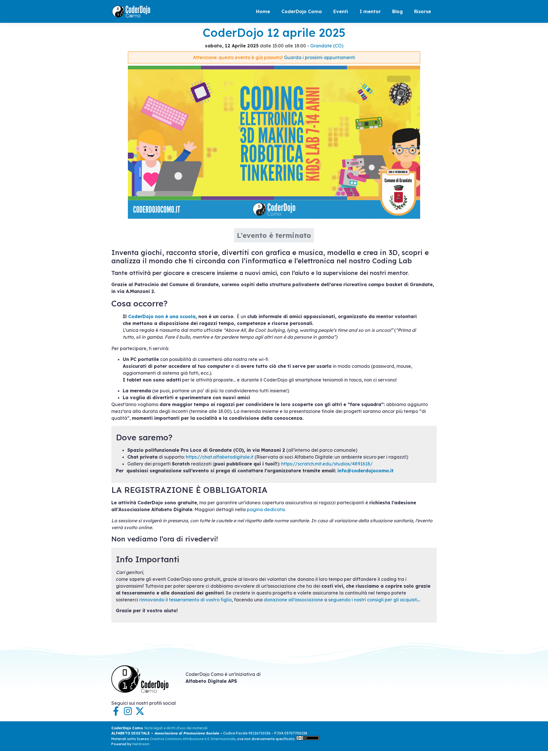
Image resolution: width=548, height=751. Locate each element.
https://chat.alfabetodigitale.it (219, 457)
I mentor (370, 11)
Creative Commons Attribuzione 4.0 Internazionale (192, 739)
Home (263, 11)
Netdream (141, 744)
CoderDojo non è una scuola (162, 316)
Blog (397, 11)
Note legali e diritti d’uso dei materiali (175, 728)
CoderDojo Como (301, 11)
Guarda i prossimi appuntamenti (319, 57)
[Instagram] (127, 711)
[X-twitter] (139, 711)
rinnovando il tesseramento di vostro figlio (185, 600)
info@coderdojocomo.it (365, 470)
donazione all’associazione (293, 600)
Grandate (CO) (326, 46)
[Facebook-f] (115, 711)
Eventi (340, 11)
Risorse (422, 11)
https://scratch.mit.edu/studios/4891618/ (327, 464)
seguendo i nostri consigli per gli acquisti (372, 600)
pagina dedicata (266, 509)
